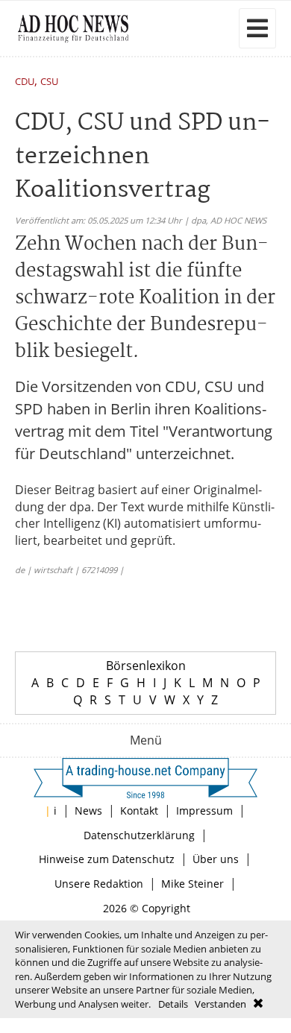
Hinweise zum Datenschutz (107, 859)
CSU (49, 82)
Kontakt (139, 810)
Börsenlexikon (146, 665)
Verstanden (220, 1004)
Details (173, 1004)
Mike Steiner (192, 883)
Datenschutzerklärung (139, 835)
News (88, 810)
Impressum (204, 810)
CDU (24, 82)
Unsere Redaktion (98, 883)
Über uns (216, 859)
